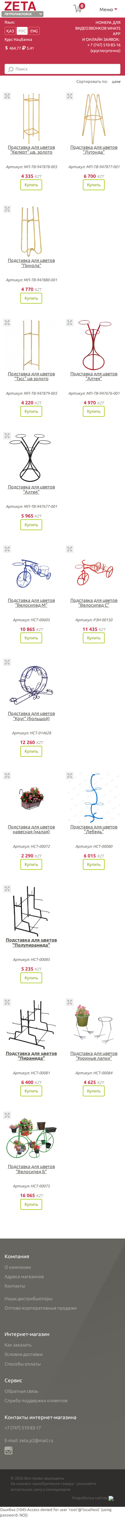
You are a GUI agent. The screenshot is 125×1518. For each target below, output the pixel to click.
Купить (31, 184)
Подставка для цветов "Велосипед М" (31, 603)
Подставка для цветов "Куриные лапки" (93, 1056)
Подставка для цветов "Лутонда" (93, 150)
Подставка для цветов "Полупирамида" (31, 942)
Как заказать (18, 1344)
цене (116, 81)
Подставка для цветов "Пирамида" (31, 1056)
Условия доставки (24, 1354)
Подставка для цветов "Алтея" (93, 376)
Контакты (15, 1285)
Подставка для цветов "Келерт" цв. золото (31, 150)
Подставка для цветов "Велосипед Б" (31, 1169)
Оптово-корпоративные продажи (41, 1308)
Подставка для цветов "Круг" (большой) (31, 716)
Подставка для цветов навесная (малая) (31, 829)
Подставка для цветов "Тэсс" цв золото (31, 376)
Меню (107, 9)
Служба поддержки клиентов (36, 1400)
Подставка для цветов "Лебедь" (93, 829)
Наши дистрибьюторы (28, 1298)
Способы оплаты (23, 1363)
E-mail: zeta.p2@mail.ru (29, 1440)
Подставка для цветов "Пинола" (31, 263)
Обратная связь (21, 1391)
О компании (18, 1267)
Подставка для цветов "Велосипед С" (93, 603)
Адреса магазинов (24, 1276)
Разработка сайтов (90, 1498)
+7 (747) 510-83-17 (23, 1427)
